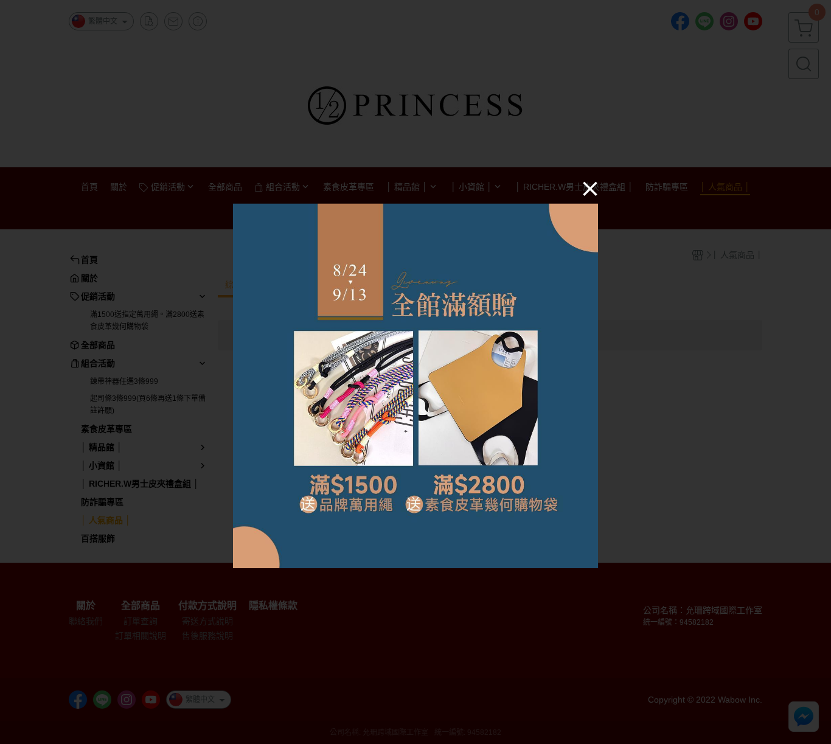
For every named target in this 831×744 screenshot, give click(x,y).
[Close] (590, 188)
